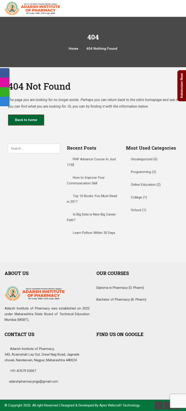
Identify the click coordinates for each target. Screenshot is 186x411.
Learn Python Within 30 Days (94, 233)
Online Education (143, 185)
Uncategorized (141, 159)
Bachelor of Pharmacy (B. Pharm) (121, 299)
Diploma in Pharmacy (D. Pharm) (120, 288)
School (136, 210)
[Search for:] (34, 148)
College (136, 197)
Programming (141, 172)
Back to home (26, 120)
